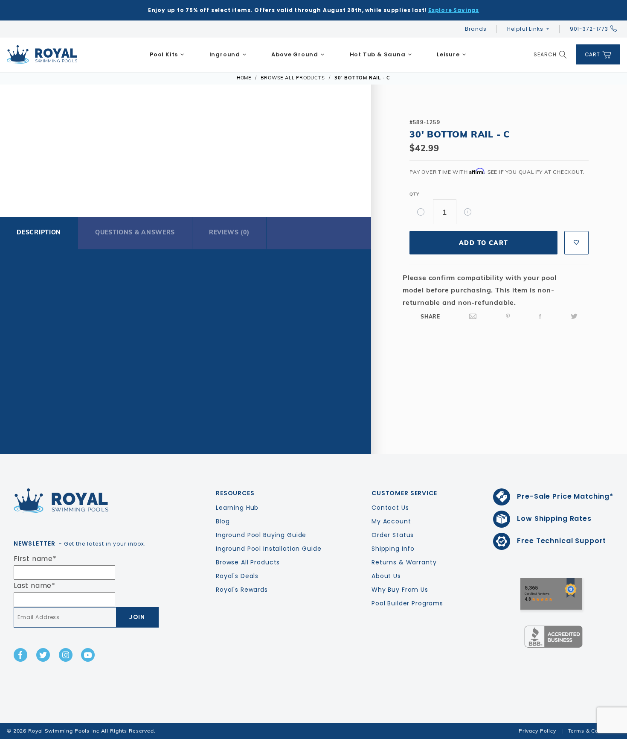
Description (39, 232)
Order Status (393, 535)
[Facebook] (540, 316)
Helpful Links (525, 28)
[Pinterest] (508, 316)
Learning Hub (237, 507)
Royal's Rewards (242, 589)
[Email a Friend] (473, 316)
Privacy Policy (537, 730)
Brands (475, 28)
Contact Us (390, 507)
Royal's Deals (237, 576)
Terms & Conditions (594, 730)
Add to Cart (483, 243)
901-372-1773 (589, 28)
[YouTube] (88, 655)
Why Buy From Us (400, 589)
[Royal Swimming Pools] (83, 500)
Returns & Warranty (404, 562)
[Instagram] (66, 655)
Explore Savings (453, 10)
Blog (222, 521)
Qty (414, 194)
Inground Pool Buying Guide (261, 535)
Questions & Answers (135, 232)
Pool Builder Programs (407, 603)
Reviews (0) (229, 232)
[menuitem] (167, 54)
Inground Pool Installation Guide (269, 548)
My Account (391, 521)
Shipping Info (393, 548)
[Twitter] (574, 316)
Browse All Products (248, 562)
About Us (386, 576)
